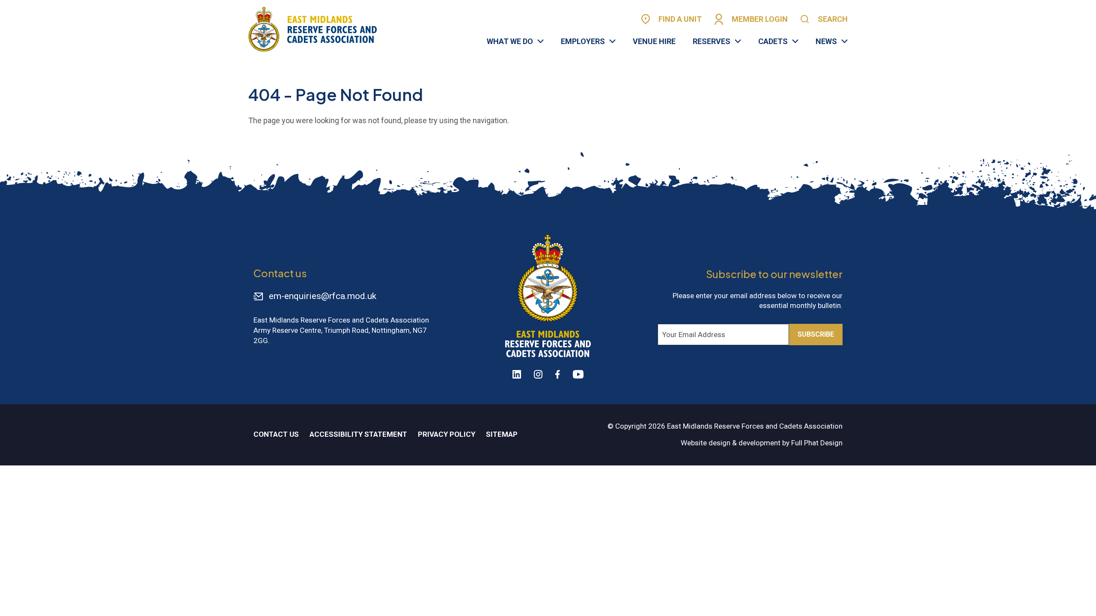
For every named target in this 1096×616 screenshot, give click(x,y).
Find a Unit (680, 19)
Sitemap (502, 434)
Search (833, 19)
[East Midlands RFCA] (312, 29)
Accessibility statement (358, 434)
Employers (583, 41)
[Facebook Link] (557, 374)
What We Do (510, 41)
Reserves (711, 41)
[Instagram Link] (538, 374)
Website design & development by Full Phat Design (762, 442)
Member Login (760, 19)
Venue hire (654, 41)
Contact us (276, 434)
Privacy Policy (446, 434)
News (826, 41)
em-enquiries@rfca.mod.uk (322, 296)
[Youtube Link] (578, 374)
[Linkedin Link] (516, 374)
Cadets (773, 41)
